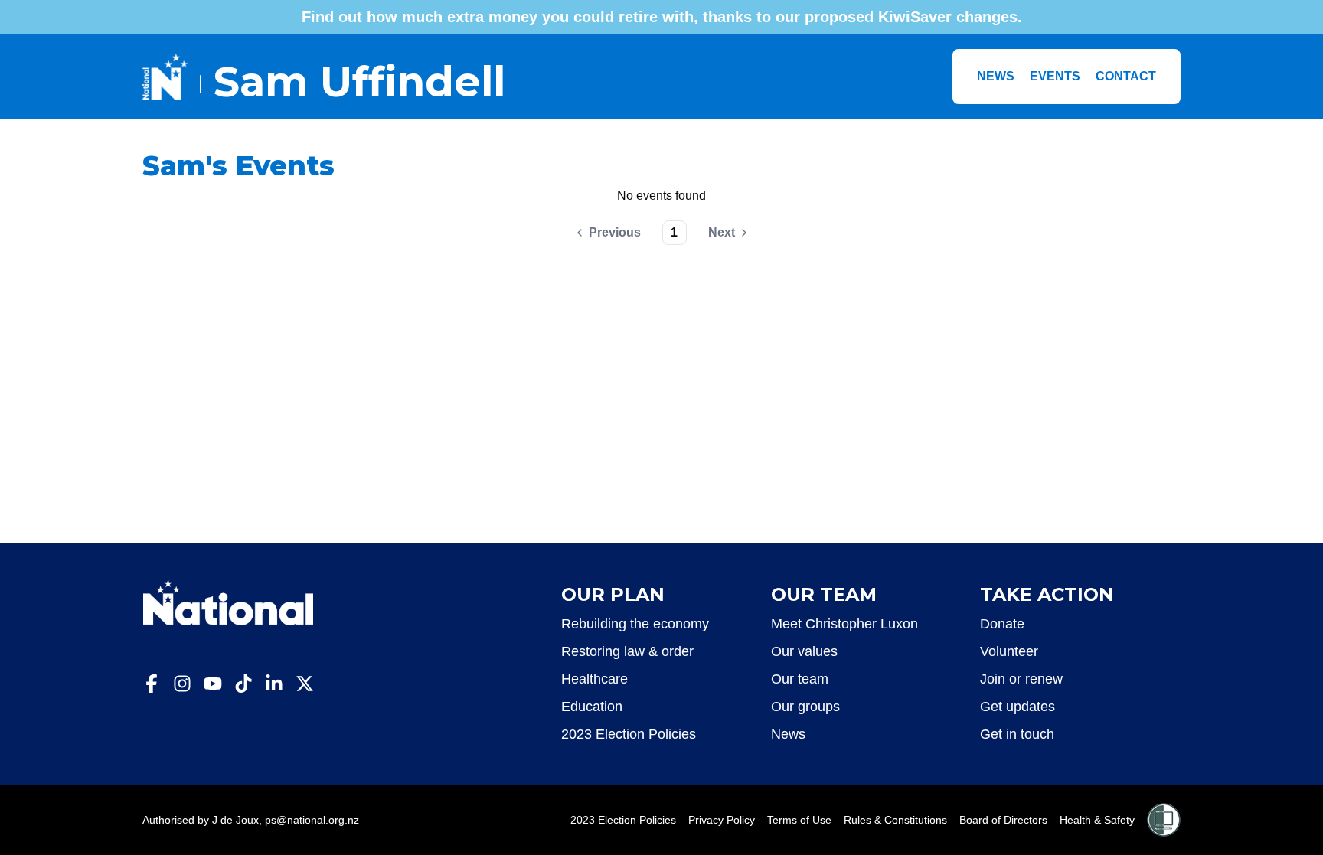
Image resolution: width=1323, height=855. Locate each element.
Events (1055, 76)
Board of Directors (1003, 820)
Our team (799, 679)
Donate (1002, 623)
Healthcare (594, 679)
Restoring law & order (627, 651)
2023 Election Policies (628, 734)
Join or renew (1021, 679)
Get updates (1017, 706)
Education (591, 706)
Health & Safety (1097, 820)
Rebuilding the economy (635, 623)
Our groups (805, 706)
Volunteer (1009, 651)
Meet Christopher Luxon (844, 623)
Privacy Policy (721, 820)
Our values (804, 651)
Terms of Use (799, 820)
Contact (1126, 76)
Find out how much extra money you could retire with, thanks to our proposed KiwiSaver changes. (662, 16)
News (995, 76)
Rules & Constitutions (895, 820)
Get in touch (1017, 734)
